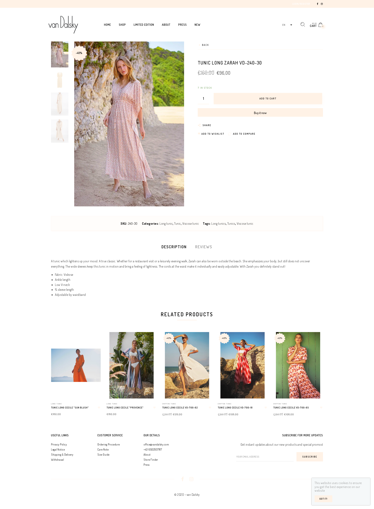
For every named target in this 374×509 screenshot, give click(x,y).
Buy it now (260, 113)
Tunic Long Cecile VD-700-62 (180, 407)
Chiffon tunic (169, 404)
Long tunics (218, 223)
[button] (287, 25)
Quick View (94, 340)
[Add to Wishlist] (99, 407)
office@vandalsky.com (156, 444)
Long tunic (166, 223)
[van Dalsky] (63, 24)
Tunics (231, 223)
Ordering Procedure (108, 444)
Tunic (177, 223)
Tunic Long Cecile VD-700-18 (235, 407)
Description (174, 246)
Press (147, 464)
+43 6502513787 (153, 449)
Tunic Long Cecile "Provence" (125, 407)
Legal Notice (58, 449)
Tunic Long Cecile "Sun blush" (70, 407)
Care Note (103, 449)
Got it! (323, 498)
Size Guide (103, 454)
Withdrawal (57, 459)
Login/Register (301, 3)
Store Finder (151, 459)
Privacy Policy (59, 444)
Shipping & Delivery (62, 454)
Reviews (203, 246)
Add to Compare (94, 354)
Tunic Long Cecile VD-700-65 (291, 407)
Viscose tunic (190, 223)
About (147, 454)
